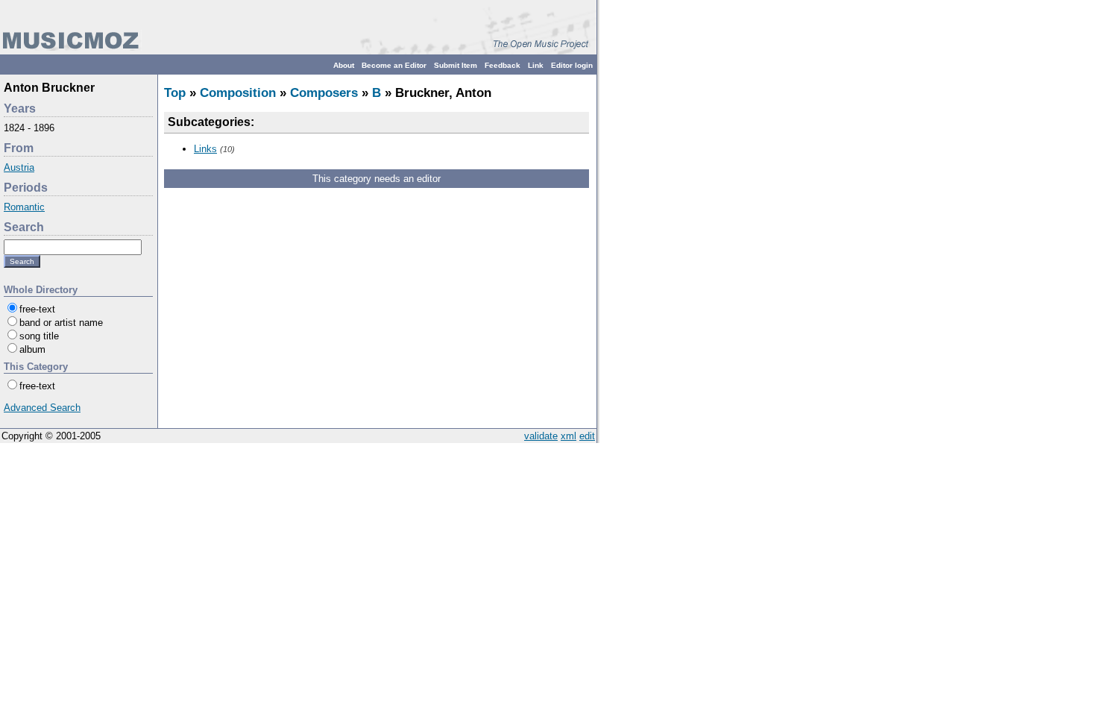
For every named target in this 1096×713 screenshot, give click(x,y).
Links (205, 148)
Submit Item (455, 65)
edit (587, 436)
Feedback (502, 65)
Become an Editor (394, 65)
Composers (324, 93)
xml (568, 436)
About (343, 65)
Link (536, 65)
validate (541, 436)
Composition (238, 93)
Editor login (572, 65)
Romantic (24, 207)
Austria (19, 167)
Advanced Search (42, 407)
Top (175, 93)
